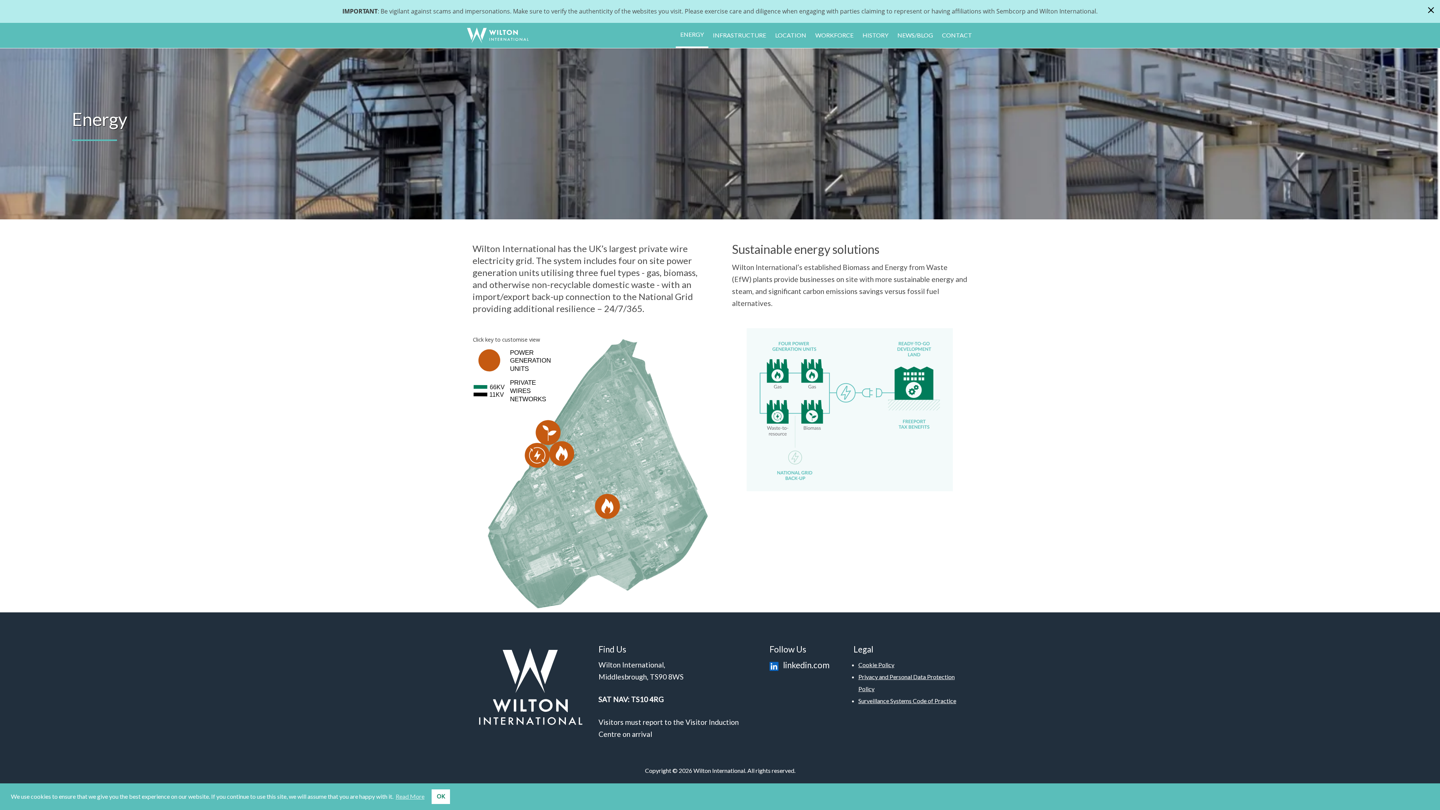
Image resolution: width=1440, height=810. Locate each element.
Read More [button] (410, 796)
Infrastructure (739, 35)
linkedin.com (806, 665)
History (875, 35)
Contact (957, 35)
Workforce (834, 35)
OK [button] (441, 796)
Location (790, 35)
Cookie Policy (876, 664)
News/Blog (915, 35)
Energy (692, 34)
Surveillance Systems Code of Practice (907, 700)
